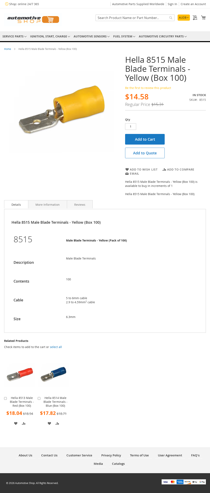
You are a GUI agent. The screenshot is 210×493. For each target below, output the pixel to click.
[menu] (105, 36)
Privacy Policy (111, 455)
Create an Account (193, 4)
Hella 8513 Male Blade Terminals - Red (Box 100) (22, 402)
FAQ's (195, 455)
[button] (184, 18)
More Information (47, 205)
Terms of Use (139, 455)
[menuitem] (14, 36)
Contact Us (49, 455)
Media (98, 464)
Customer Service (79, 455)
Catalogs (118, 464)
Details (16, 205)
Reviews (79, 205)
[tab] (16, 204)
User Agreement (170, 455)
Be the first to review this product (148, 88)
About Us (25, 455)
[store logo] (33, 19)
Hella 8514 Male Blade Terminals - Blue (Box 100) (55, 402)
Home (8, 49)
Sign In (172, 4)
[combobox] (135, 18)
